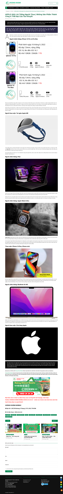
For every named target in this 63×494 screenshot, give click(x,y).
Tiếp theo (54, 420)
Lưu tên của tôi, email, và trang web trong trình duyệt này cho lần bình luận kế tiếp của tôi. (19, 468)
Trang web (7, 464)
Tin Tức (43, 7)
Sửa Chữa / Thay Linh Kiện (35, 7)
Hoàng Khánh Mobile (19, 370)
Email (6, 460)
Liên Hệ (51, 7)
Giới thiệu (17, 7)
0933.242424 (12, 483)
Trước (8, 420)
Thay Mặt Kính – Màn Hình (24, 7)
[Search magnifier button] (57, 3)
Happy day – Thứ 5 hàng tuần (12, 436)
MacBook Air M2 (9, 416)
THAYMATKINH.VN (11, 7)
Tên (6, 456)
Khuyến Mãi (47, 7)
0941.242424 (10, 484)
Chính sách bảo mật (44, 482)
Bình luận (7, 447)
